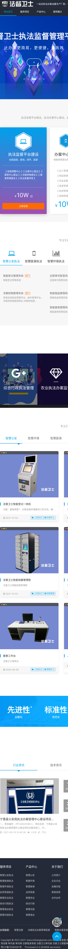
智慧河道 (30, 909)
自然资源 (30, 892)
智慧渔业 (30, 914)
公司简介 (56, 875)
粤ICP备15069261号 (11, 947)
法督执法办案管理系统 (39, 930)
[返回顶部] (57, 936)
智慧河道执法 (6, 914)
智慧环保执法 (6, 886)
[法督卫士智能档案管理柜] (29, 551)
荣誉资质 (56, 892)
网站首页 (8, 11)
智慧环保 (30, 880)
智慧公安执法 (6, 875)
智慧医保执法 (6, 880)
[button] (5, 49)
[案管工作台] (29, 627)
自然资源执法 (6, 892)
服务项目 (24, 11)
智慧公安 (30, 875)
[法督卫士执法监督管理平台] (34, 64)
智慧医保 (30, 886)
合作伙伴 (56, 897)
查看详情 (19, 402)
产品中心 (41, 11)
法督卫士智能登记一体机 (17, 504)
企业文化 (56, 880)
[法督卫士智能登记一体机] (29, 475)
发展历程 (56, 886)
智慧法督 (18, 930)
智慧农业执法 (6, 897)
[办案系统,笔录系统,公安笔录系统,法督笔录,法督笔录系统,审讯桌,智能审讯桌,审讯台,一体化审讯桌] (17, 4)
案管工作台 (9, 655)
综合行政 (30, 903)
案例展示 (57, 11)
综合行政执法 (6, 903)
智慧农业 (30, 897)
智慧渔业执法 (6, 909)
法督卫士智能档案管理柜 (17, 579)
